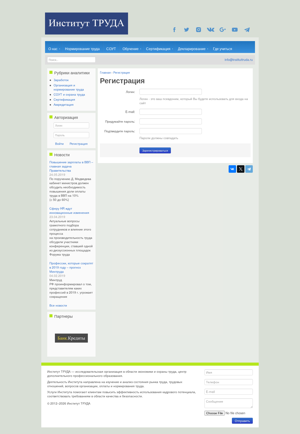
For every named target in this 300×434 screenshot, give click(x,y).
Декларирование (192, 48)
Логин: (130, 91)
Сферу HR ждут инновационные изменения (69, 210)
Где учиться (222, 48)
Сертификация (158, 48)
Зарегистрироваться (155, 150)
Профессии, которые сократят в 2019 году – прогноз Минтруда (71, 267)
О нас (53, 48)
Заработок (61, 80)
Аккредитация (64, 104)
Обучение (131, 48)
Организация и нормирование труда (69, 87)
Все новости (58, 305)
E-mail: (130, 111)
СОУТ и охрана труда (69, 94)
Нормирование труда (82, 48)
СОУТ (111, 48)
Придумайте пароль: (120, 121)
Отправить (242, 420)
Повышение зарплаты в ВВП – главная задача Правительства (71, 166)
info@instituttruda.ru (239, 59)
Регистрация (79, 143)
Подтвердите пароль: (119, 131)
